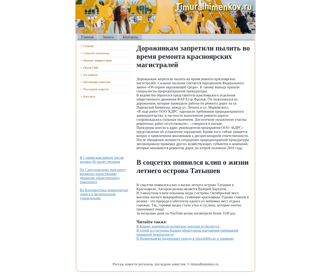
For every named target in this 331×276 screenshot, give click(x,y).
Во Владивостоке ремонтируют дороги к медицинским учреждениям (104, 194)
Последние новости (96, 89)
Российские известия (96, 82)
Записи (108, 37)
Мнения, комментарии (97, 60)
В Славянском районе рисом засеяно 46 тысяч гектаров (102, 160)
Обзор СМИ (90, 67)
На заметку (90, 75)
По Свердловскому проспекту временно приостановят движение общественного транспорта (103, 176)
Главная (87, 37)
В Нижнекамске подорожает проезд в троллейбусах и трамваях (185, 238)
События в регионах (96, 53)
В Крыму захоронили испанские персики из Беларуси (178, 226)
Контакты (130, 37)
